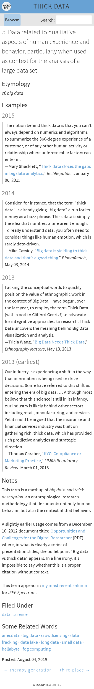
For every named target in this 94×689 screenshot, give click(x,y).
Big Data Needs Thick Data (60, 342)
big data (30, 636)
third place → (75, 670)
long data (50, 642)
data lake (29, 642)
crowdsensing (54, 636)
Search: (47, 20)
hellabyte (11, 649)
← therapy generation (28, 670)
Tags (9, 37)
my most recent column (64, 586)
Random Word (18, 44)
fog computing (37, 649)
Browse (12, 20)
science (20, 615)
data (6, 615)
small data (72, 642)
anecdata (11, 636)
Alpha (10, 31)
